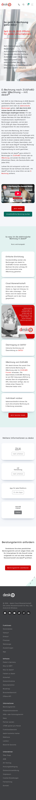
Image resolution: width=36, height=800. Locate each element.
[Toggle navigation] (32, 4)
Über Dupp (7, 755)
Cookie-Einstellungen (10, 778)
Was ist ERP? (7, 666)
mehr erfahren (18, 454)
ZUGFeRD (16, 155)
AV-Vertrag (7, 763)
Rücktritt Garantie (9, 745)
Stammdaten (7, 629)
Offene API (7, 696)
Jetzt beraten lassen (18, 415)
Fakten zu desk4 (9, 673)
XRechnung (5, 158)
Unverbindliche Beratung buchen (18, 214)
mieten (18, 512)
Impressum (7, 774)
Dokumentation (8, 685)
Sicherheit (6, 677)
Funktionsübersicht (10, 729)
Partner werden (8, 722)
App (4, 652)
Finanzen (6, 640)
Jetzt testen (18, 208)
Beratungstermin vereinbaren (18, 568)
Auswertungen (8, 648)
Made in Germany (9, 662)
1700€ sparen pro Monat (12, 726)
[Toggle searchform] (23, 4)
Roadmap (6, 689)
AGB (4, 759)
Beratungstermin (9, 707)
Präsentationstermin (10, 711)
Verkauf (6, 633)
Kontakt (6, 785)
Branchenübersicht (9, 692)
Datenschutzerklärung (11, 770)
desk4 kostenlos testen (11, 733)
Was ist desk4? (8, 670)
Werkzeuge (7, 644)
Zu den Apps (18, 492)
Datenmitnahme (9, 681)
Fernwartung (7, 782)
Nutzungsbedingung (10, 767)
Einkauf (5, 636)
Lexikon (6, 741)
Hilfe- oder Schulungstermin (13, 714)
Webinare (6, 737)
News (5, 718)
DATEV (20, 350)
